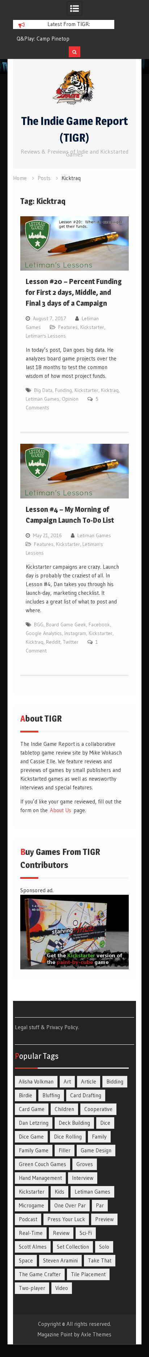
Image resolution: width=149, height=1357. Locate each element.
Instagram (75, 633)
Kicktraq (110, 390)
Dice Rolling (68, 1136)
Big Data (43, 390)
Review (61, 1232)
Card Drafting (85, 1095)
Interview (82, 1177)
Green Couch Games (42, 1164)
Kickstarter (92, 327)
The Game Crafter (40, 1274)
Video (61, 1288)
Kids (59, 1191)
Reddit (53, 642)
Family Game (33, 1150)
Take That (99, 1260)
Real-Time (31, 1232)
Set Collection (73, 1246)
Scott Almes (33, 1246)
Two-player (32, 1288)
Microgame (31, 1205)
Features (68, 327)
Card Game (31, 1109)
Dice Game (31, 1136)
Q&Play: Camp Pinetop (43, 38)
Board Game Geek (66, 624)
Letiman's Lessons (46, 336)
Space (26, 1260)
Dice (105, 1122)
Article (88, 1081)
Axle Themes (96, 1334)
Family (99, 1136)
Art (67, 1081)
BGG (38, 624)
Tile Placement (88, 1274)
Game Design (96, 1150)
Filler (65, 1150)
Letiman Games (42, 399)
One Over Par (70, 1205)
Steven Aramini (60, 1260)
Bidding (114, 1081)
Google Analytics (44, 633)
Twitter (70, 642)
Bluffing (51, 1095)
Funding (63, 390)
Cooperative (98, 1109)
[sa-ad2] (74, 967)
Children (64, 1109)
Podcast (28, 1219)
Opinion (70, 399)
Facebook (99, 624)
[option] (63, 38)
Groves (84, 1164)
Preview (104, 1219)
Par (100, 1205)
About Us (60, 810)
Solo (104, 1246)
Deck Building (74, 1122)
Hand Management (40, 1177)
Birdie (25, 1095)
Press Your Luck (66, 1219)
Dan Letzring (33, 1122)
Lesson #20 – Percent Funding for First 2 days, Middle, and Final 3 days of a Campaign (74, 292)
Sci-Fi (86, 1232)
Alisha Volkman (36, 1081)
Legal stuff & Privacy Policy (46, 1027)
